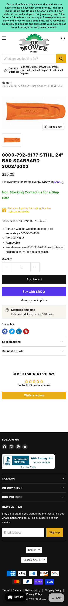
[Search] (61, 58)
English (32, 549)
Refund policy (32, 590)
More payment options (34, 300)
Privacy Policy (34, 594)
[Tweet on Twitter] (12, 331)
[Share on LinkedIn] (19, 331)
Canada (32, 559)
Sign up (54, 532)
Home (5, 82)
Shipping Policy (52, 590)
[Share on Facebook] (5, 331)
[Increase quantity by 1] (35, 267)
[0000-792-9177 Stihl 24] (11, 140)
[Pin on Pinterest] (26, 331)
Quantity (7, 259)
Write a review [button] (34, 395)
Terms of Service (11, 590)
